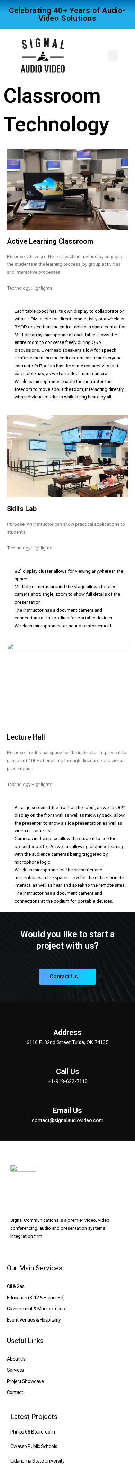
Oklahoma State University (37, 1461)
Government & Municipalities (36, 1309)
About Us (16, 1359)
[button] (113, 55)
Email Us (67, 1110)
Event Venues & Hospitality (34, 1320)
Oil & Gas (16, 1286)
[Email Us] (67, 1100)
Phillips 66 (20, 1432)
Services (15, 1370)
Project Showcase (25, 1381)
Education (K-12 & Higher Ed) (36, 1297)
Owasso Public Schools (33, 1446)
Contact (15, 1392)
